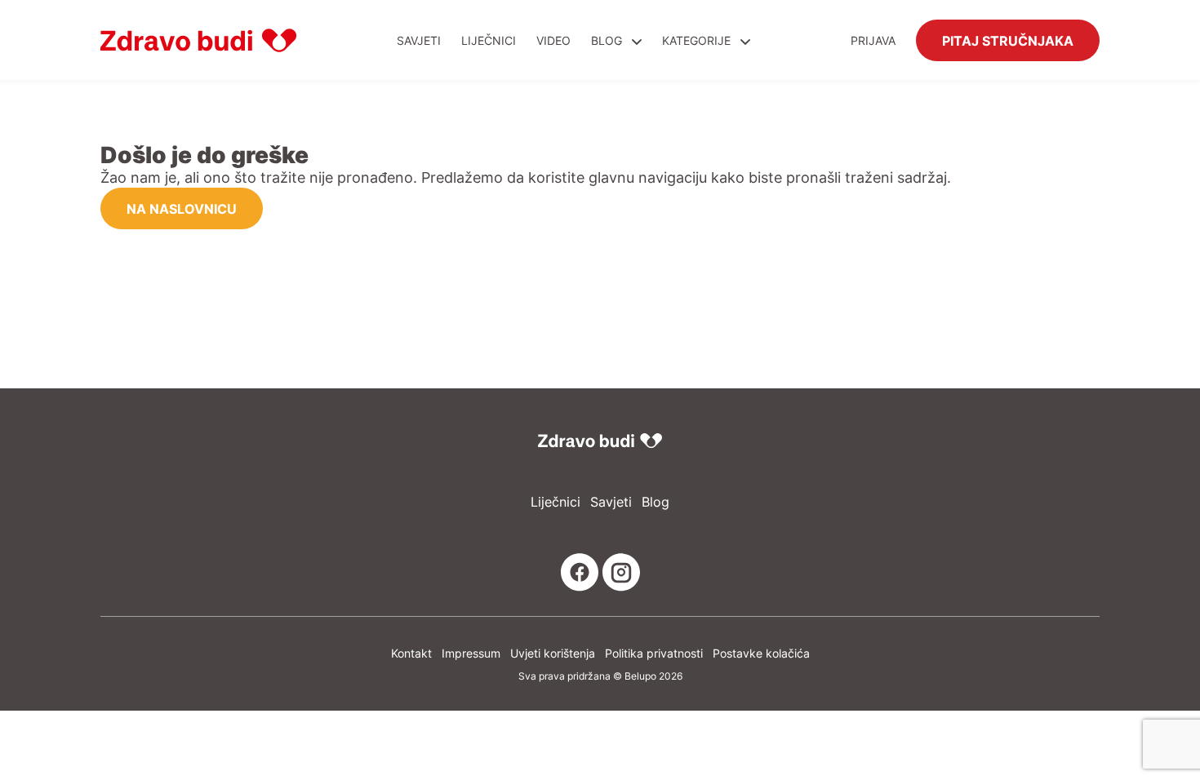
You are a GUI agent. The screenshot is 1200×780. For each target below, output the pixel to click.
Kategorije (698, 40)
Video (553, 40)
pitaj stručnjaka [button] (1007, 40)
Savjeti (419, 40)
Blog (606, 40)
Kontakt (411, 653)
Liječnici (488, 40)
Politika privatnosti (654, 653)
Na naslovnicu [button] (182, 208)
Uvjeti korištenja (552, 653)
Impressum (471, 653)
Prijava (873, 40)
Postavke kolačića (761, 653)
